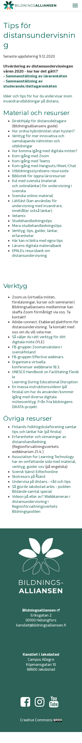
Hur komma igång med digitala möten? (44, 150)
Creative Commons (36, 719)
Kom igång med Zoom (30, 155)
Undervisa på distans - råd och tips (41, 481)
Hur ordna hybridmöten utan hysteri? (43, 131)
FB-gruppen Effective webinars (38, 356)
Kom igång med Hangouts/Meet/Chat (44, 165)
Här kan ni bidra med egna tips (37, 240)
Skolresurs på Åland (28, 476)
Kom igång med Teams (31, 161)
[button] (75, 5)
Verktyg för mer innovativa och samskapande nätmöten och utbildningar (38, 140)
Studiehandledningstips (32, 220)
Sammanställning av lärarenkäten (36, 76)
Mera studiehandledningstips (37, 225)
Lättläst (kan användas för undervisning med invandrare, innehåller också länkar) (37, 205)
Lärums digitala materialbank (36, 245)
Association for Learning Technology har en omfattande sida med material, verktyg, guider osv (44, 461)
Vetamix (19, 215)
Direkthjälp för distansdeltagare (39, 121)
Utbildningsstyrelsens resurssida (40, 170)
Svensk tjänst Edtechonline (35, 471)
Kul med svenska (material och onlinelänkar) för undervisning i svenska (42, 185)
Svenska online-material (32, 195)
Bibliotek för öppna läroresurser (39, 175)
